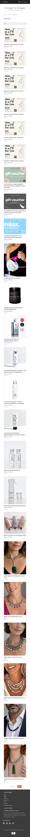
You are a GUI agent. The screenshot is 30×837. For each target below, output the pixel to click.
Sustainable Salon (8, 805)
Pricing (5, 798)
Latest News (8, 808)
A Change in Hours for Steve (11, 810)
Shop (5, 801)
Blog (5, 796)
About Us (6, 800)
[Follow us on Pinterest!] (10, 823)
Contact (6, 803)
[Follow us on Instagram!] (13, 823)
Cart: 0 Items (23, 2)
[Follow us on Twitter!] (7, 823)
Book (5, 794)
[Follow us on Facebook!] (4, 823)
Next (19, 786)
